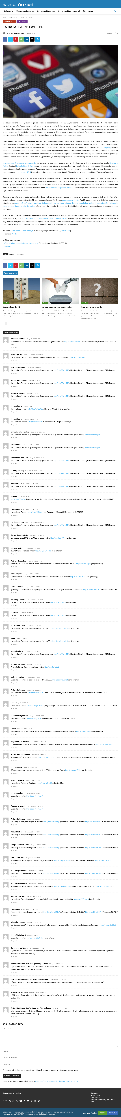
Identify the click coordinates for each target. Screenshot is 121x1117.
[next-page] (7, 323)
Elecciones (22, 21)
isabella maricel (17, 677)
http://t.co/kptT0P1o (58, 538)
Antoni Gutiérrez (18, 367)
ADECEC (14, 496)
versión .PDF (65, 231)
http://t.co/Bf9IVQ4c (18, 499)
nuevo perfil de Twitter (23, 203)
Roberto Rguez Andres (20, 754)
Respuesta (14, 347)
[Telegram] (37, 39)
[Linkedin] (26, 39)
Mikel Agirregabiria (19, 354)
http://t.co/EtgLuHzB (60, 628)
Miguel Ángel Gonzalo (20, 741)
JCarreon (14, 612)
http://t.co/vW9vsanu (104, 744)
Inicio (4, 18)
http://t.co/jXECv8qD (62, 860)
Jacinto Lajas (16, 767)
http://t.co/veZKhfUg (103, 886)
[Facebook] (5, 39)
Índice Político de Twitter (26, 166)
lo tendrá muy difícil (23, 172)
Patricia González (18, 561)
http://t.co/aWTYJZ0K (46, 757)
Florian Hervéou (17, 857)
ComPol (6, 303)
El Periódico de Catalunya (23, 231)
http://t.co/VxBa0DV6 (108, 925)
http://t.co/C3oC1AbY (34, 796)
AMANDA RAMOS (18, 339)
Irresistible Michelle (19, 992)
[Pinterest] (15, 39)
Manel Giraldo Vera (19, 380)
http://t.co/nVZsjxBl (83, 564)
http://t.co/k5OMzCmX (91, 590)
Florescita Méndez (18, 806)
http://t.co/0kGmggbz (43, 551)
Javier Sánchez (17, 793)
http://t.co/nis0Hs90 (44, 783)
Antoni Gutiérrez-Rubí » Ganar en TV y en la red (31, 1008)
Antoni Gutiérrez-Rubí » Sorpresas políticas (29, 964)
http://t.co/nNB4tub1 (62, 886)
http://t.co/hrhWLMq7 (51, 822)
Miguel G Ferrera (18, 922)
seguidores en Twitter (70, 200)
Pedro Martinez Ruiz (19, 458)
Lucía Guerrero (17, 587)
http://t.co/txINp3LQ (51, 667)
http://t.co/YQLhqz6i (81, 899)
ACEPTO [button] (102, 1113)
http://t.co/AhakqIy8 (92, 435)
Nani (13, 638)
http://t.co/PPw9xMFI (72, 342)
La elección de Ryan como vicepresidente (19, 163)
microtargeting (105, 147)
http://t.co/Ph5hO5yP (78, 357)
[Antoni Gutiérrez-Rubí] (4, 33)
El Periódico (20, 254)
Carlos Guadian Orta (19, 535)
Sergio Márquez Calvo (20, 845)
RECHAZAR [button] (113, 1113)
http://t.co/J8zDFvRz (35, 938)
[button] (115, 11)
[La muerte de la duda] (99, 291)
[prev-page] (4, 323)
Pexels (14, 234)
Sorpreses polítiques (19, 948)
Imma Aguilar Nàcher (20, 432)
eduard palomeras (18, 599)
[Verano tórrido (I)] (21, 291)
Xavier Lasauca (17, 780)
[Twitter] (10, 39)
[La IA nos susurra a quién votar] (60, 291)
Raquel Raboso (17, 651)
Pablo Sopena (16, 574)
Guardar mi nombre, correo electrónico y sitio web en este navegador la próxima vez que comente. (41, 1070)
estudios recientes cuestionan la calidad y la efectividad (44, 218)
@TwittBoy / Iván (18, 625)
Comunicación (12, 18)
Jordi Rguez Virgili (18, 470)
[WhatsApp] (21, 39)
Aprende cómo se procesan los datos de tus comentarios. (56, 1081)
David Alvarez (16, 445)
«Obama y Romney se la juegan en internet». (21, 243)
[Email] (32, 39)
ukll (12, 703)
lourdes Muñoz (17, 548)
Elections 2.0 (9, 246)
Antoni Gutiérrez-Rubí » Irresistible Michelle (29, 979)
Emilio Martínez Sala (19, 522)
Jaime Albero (16, 406)
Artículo (11, 254)
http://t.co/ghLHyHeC (36, 706)
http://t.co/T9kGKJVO (78, 577)
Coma (13, 728)
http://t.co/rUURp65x (35, 512)
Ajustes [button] (94, 1113)
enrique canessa (18, 664)
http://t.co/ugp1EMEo (73, 770)
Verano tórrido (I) (11, 307)
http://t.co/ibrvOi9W (35, 422)
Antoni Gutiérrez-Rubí (16, 33)
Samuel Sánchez (18, 896)
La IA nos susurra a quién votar (57, 307)
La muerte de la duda (91, 307)
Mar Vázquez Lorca (19, 870)
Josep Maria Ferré (18, 935)
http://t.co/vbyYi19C (34, 719)
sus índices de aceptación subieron (59, 188)
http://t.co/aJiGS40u (35, 409)
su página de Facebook (43, 203)
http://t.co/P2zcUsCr (103, 860)
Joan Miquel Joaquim (19, 716)
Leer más (86, 1113)
